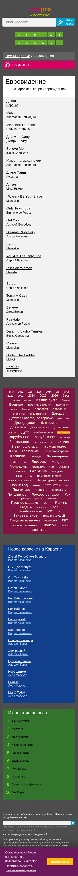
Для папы (61, 427)
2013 (30, 392)
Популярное (17, 494)
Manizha (11, 272)
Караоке (17, 456)
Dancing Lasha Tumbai (24, 331)
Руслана (12, 176)
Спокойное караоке (30, 511)
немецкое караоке (49, 476)
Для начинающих (40, 427)
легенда (36, 456)
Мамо (11, 113)
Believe (12, 307)
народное (57, 471)
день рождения (38, 413)
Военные (16, 404)
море (51, 467)
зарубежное (45, 437)
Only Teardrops (18, 208)
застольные (40, 442)
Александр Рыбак (18, 323)
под (66, 485)
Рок (67, 494)
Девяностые (19, 414)
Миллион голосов (20, 125)
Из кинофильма (25, 446)
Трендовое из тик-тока (25, 520)
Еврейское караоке (44, 432)
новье (36, 485)
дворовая (41, 409)
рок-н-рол (26, 498)
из (52, 442)
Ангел (11, 184)
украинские (50, 520)
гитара (14, 409)
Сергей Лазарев (17, 260)
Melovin (11, 359)
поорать (41, 489)
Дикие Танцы (17, 172)
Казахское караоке (56, 451)
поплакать (59, 489)
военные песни (39, 404)
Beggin (11, 244)
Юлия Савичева (17, 152)
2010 (11, 392)
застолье (65, 437)
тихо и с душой (54, 515)
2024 (31, 395)
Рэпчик (61, 502)
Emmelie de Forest (18, 212)
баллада (16, 400)
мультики (64, 467)
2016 (49, 391)
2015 (39, 391)
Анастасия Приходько (21, 117)
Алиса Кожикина (17, 236)
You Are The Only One (23, 256)
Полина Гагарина (18, 128)
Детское (58, 413)
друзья (12, 432)
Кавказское (30, 451)
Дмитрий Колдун (17, 141)
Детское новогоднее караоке (31, 418)
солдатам (41, 507)
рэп (47, 502)
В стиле (27, 400)
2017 (58, 392)
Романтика (52, 498)
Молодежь (18, 466)
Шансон (49, 525)
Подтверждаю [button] (60, 861)
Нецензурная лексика (52, 480)
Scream (12, 283)
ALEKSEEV (14, 371)
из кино (63, 442)
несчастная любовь (20, 480)
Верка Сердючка (17, 335)
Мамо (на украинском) (24, 160)
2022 (21, 395)
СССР (50, 511)
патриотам (53, 485)
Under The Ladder (20, 355)
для (67, 418)
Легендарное (57, 456)
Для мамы (18, 427)
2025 (43, 395)
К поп (13, 451)
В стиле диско (46, 400)
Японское (39, 530)
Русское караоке (24, 502)
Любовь (39, 461)
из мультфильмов (54, 446)
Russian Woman (19, 268)
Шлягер (65, 525)
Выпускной (62, 404)
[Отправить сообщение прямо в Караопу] (73, 823)
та (59, 511)
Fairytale (13, 319)
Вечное (66, 400)
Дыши (11, 101)
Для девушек (25, 423)
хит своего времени (23, 525)
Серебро (12, 105)
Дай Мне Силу (18, 137)
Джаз (60, 418)
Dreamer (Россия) (20, 232)
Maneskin (12, 200)
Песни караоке (17, 56)
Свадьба (26, 507)
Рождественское (45, 494)
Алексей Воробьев (19, 224)
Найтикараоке (69, 22)
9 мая (66, 395)
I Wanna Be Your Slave (24, 196)
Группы (26, 409)
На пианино (38, 471)
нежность (24, 476)
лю (25, 462)
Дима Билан (14, 311)
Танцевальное (25, 515)
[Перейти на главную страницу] (39, 11)
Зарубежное (19, 437)
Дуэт (25, 432)
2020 (10, 395)
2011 (21, 391)
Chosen (12, 343)
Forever (12, 367)
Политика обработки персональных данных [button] (21, 868)
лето (16, 461)
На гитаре (20, 471)
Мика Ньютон (15, 188)
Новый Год (19, 485)
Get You (12, 220)
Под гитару (22, 489)
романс (39, 498)
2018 (66, 392)
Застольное (19, 442)
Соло (54, 507)
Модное (58, 462)
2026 (54, 395)
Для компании (52, 423)
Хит (65, 520)
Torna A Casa (16, 295)
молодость (38, 466)
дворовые (59, 408)
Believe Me (15, 148)
